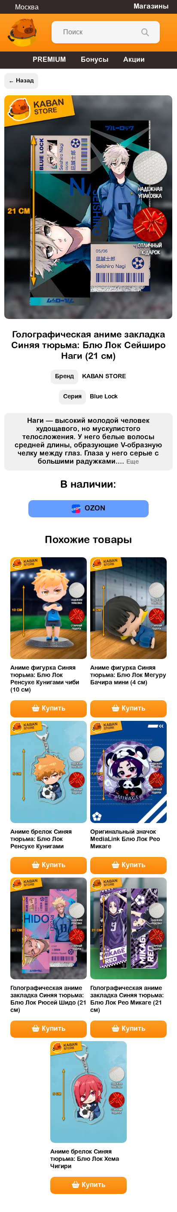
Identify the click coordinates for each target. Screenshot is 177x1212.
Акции (134, 60)
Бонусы (94, 60)
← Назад (21, 81)
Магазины (151, 6)
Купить (52, 708)
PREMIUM (49, 60)
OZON (95, 508)
